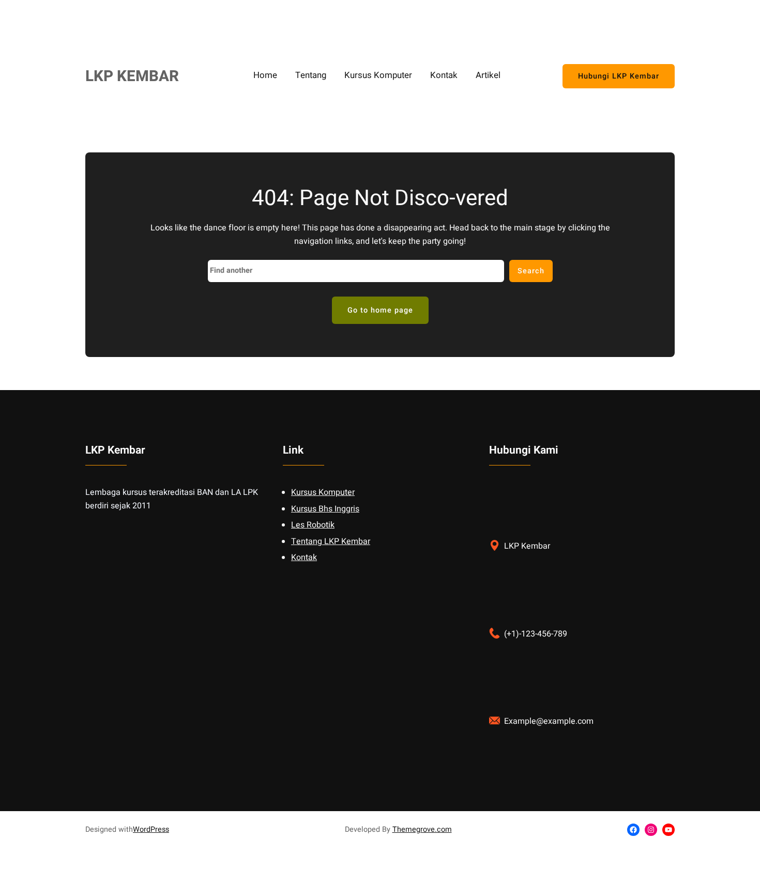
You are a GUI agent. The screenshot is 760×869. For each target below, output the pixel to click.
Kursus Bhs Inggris (325, 509)
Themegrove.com (422, 829)
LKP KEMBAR (132, 76)
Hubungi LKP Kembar (618, 76)
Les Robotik (313, 525)
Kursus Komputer (323, 492)
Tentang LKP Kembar (330, 541)
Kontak (304, 557)
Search (531, 271)
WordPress (151, 829)
